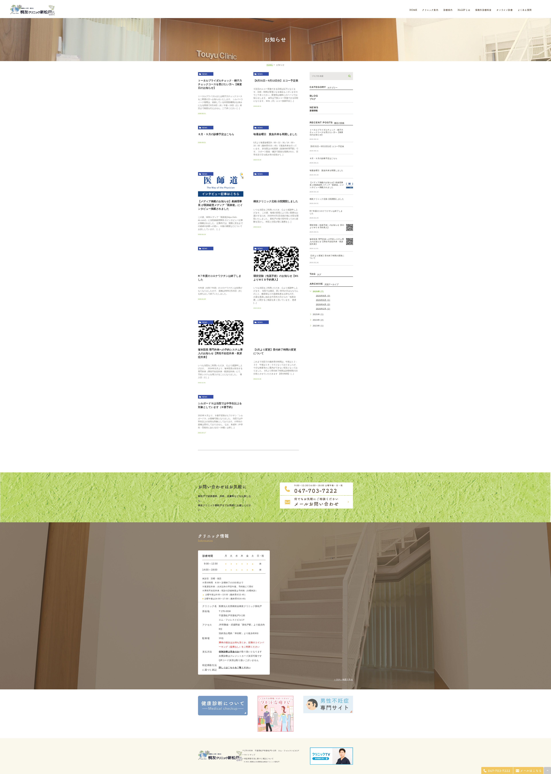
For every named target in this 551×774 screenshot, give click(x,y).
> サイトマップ (248, 755)
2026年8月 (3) (323, 296)
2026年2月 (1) (323, 308)
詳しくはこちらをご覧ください (235, 667)
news (204, 74)
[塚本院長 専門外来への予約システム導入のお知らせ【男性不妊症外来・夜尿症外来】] (220, 344)
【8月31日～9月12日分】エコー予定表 (275, 80)
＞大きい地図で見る (343, 679)
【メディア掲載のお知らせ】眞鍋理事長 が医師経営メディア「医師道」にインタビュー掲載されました (220, 205)
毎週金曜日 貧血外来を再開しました (275, 134)
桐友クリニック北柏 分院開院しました (275, 201)
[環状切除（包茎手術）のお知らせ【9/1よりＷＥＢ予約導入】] (276, 271)
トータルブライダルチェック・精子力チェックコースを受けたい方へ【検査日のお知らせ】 (220, 84)
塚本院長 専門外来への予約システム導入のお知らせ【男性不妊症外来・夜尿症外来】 (220, 353)
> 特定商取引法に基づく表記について (257, 759)
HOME (270, 65)
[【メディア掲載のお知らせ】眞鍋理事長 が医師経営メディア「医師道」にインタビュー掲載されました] (220, 196)
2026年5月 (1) (323, 300)
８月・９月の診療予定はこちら (216, 134)
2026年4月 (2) (323, 304)
